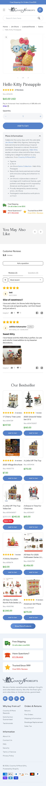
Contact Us (7, 740)
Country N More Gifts (26, 157)
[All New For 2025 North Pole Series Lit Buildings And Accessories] (12, 587)
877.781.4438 (13, 213)
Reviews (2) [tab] (12, 273)
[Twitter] (16, 698)
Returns (27, 711)
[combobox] (21, 18)
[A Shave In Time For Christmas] (33, 493)
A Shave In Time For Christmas (32, 507)
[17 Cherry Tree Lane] (12, 400)
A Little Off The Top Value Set (11, 507)
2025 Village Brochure (12, 464)
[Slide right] (28, 77)
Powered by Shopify (11, 769)
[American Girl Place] (33, 587)
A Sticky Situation (10, 558)
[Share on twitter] (41, 313)
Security (6, 748)
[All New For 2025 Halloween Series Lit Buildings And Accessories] (33, 542)
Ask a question (23, 263)
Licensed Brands (28, 26)
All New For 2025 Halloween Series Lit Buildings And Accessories (33, 556)
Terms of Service (9, 752)
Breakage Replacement (33, 722)
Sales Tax (28, 726)
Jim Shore (15, 26)
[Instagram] (10, 698)
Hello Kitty (33, 150)
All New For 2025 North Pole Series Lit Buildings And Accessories (12, 601)
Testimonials (8, 723)
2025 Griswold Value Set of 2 (32, 417)
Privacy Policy (8, 756)
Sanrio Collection (24, 166)
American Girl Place (32, 604)
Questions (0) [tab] (33, 273)
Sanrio (40, 26)
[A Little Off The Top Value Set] (12, 493)
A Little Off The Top (32, 460)
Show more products (23, 626)
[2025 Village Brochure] (12, 448)
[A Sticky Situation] (12, 542)
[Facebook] (5, 698)
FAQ (4, 744)
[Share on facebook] (37, 313)
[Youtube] (22, 698)
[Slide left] (17, 77)
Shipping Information (32, 718)
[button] (4, 9)
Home (5, 26)
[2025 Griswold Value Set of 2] (33, 400)
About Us (6, 736)
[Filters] (5, 280)
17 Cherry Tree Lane (12, 416)
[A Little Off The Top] (33, 448)
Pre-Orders (28, 714)
